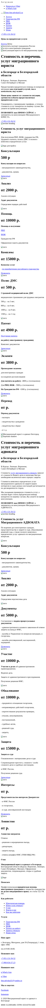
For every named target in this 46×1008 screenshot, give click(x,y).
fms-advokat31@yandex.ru (11, 981)
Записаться (5, 176)
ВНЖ (8, 23)
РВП (8, 21)
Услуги (9, 17)
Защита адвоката (13, 931)
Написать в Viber (13, 6)
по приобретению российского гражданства (20, 269)
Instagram (5, 994)
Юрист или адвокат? (14, 906)
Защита (9, 28)
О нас (8, 908)
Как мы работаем (13, 912)
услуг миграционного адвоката (24, 473)
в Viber (4, 976)
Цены (8, 30)
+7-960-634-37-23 (8, 963)
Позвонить (5, 273)
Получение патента (9, 336)
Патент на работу (13, 928)
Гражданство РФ (13, 19)
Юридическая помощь (15, 903)
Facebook (5, 990)
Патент (9, 26)
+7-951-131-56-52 (8, 34)
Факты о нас (11, 910)
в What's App (11, 8)
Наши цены (11, 933)
